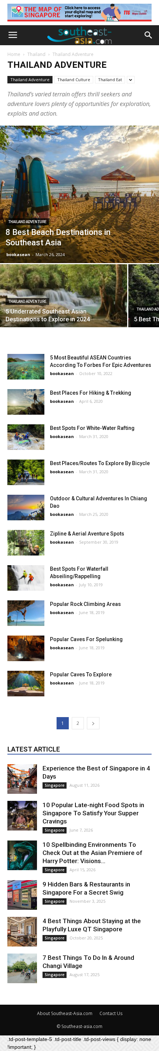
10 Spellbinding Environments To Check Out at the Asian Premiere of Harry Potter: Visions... (92, 853)
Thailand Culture (73, 79)
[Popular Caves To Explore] (25, 683)
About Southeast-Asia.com (64, 1013)
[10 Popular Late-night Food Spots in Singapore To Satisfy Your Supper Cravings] (22, 815)
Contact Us (110, 1013)
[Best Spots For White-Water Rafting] (25, 437)
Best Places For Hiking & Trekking (90, 393)
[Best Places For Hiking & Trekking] (25, 402)
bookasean (18, 254)
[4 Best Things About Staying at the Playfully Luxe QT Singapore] (22, 931)
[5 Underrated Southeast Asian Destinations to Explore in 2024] (63, 311)
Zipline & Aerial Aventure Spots (87, 534)
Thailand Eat (110, 79)
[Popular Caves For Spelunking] (25, 648)
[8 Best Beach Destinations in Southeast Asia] (79, 194)
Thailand (36, 54)
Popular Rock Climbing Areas (85, 604)
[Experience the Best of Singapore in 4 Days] (22, 779)
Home (13, 54)
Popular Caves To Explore (81, 674)
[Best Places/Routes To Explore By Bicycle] (25, 472)
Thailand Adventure (30, 79)
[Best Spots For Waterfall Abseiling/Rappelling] (25, 578)
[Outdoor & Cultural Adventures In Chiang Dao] (25, 507)
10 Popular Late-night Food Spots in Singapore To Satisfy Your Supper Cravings (93, 813)
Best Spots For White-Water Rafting (92, 428)
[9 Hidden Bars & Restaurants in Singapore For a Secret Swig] (22, 895)
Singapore (54, 785)
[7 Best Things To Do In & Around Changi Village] (22, 968)
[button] (148, 35)
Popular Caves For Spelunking (86, 639)
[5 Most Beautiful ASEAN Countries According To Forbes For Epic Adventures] (25, 366)
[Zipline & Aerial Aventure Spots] (25, 543)
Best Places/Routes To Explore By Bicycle (100, 463)
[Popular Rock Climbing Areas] (25, 613)
